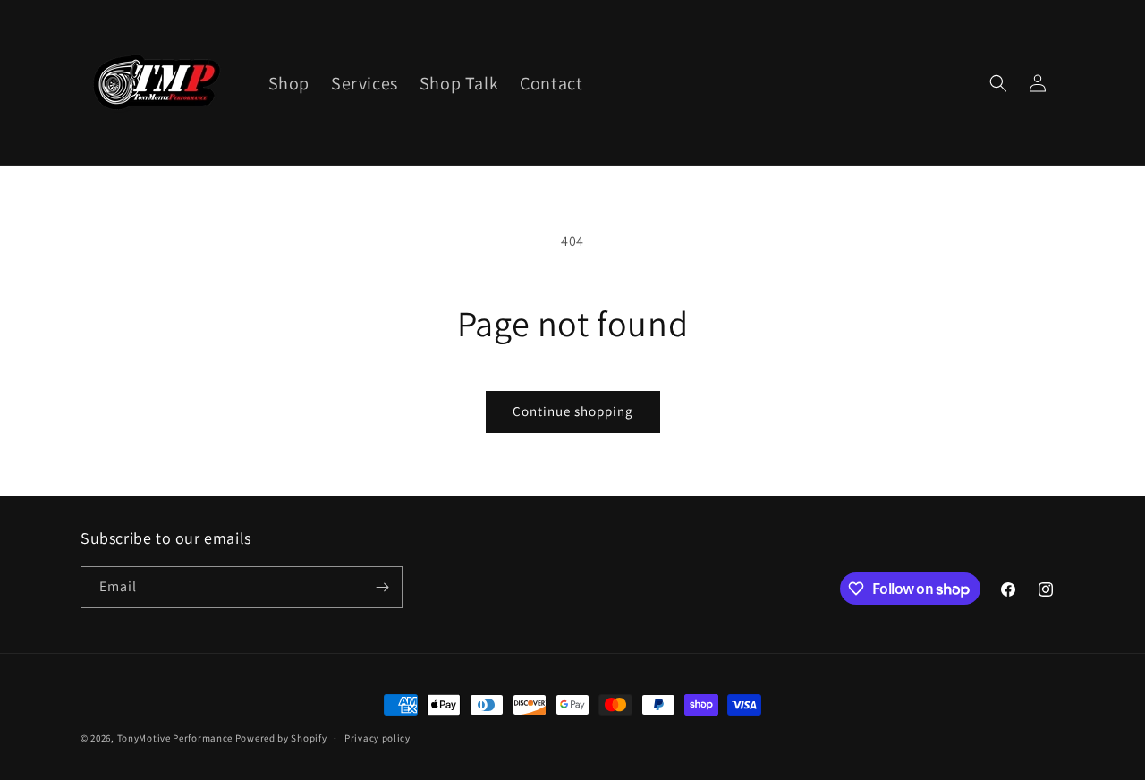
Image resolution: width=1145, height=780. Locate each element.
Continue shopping (573, 411)
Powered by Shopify (281, 738)
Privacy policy (377, 738)
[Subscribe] (382, 587)
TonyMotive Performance (175, 738)
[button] (998, 83)
